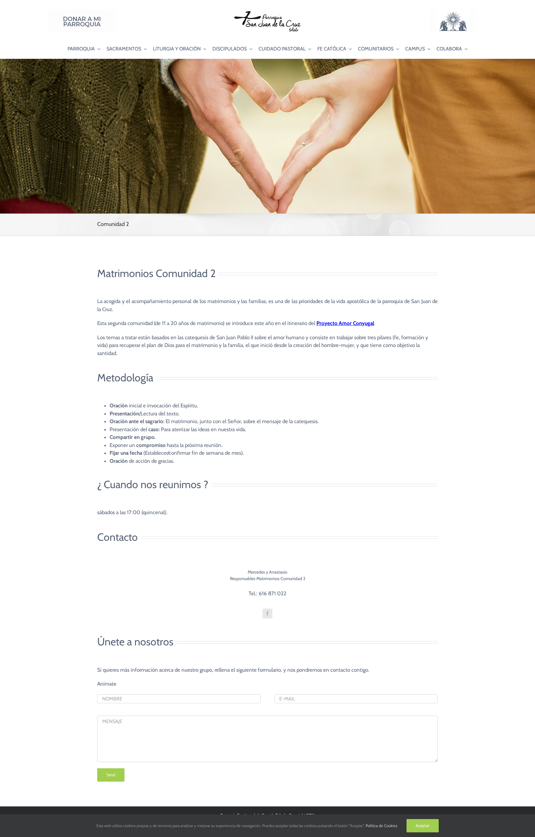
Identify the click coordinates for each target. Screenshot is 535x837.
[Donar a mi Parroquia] (82, 12)
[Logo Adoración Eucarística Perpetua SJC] (453, 12)
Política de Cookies (381, 825)
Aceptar (422, 825)
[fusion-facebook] (267, 613)
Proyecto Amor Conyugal (345, 323)
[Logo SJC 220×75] (267, 12)
